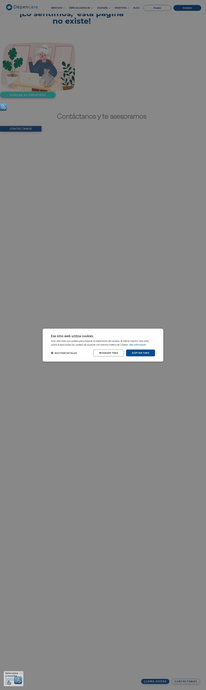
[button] (64, 352)
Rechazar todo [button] (108, 352)
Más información (137, 344)
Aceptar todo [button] (140, 352)
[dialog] (103, 345)
